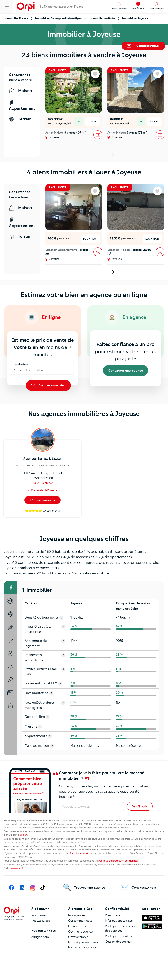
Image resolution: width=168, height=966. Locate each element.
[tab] (10, 587)
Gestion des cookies (118, 941)
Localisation (21, 363)
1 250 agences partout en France (61, 6)
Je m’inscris (139, 806)
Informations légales (119, 920)
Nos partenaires (43, 931)
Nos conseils (39, 915)
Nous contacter (44, 500)
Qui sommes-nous (80, 920)
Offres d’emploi (78, 937)
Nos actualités (40, 920)
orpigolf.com (40, 937)
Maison (24, 90)
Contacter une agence (125, 370)
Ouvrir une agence (80, 931)
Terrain (24, 119)
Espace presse (77, 926)
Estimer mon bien (52, 385)
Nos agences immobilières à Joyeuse (84, 414)
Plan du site (112, 915)
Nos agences (76, 915)
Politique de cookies (118, 936)
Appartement (22, 108)
